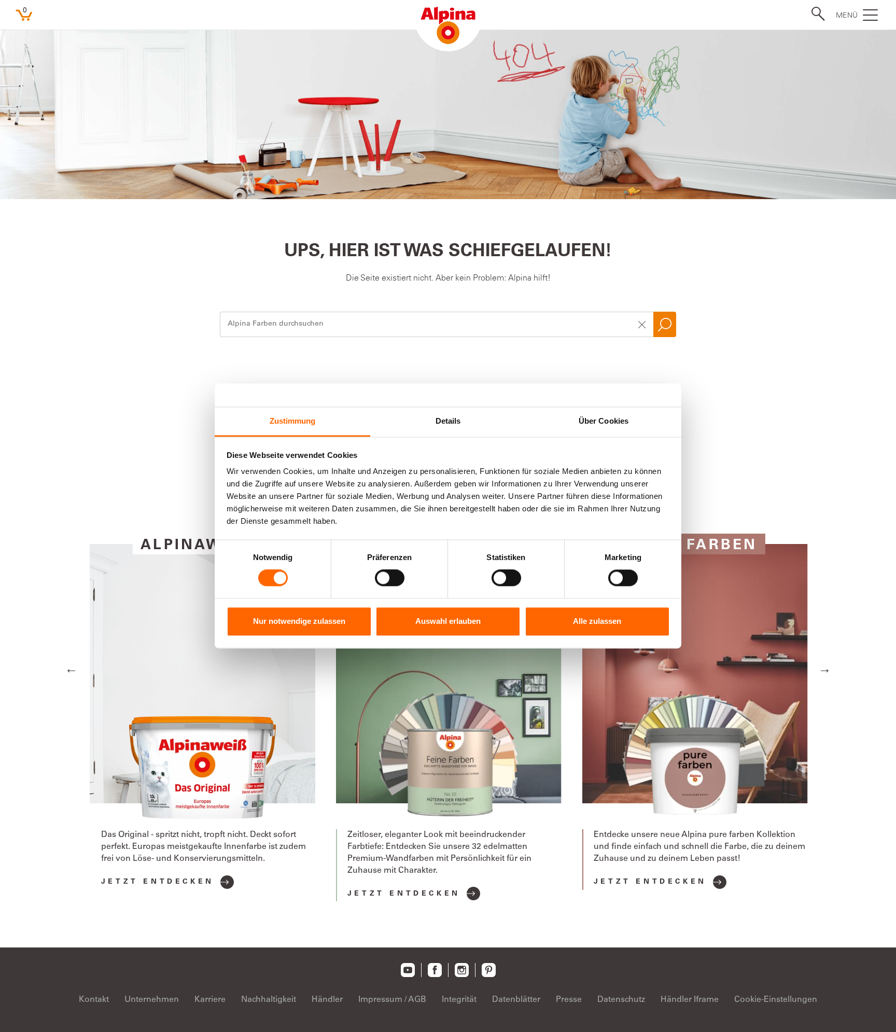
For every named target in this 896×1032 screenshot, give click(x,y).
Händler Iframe (690, 1000)
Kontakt (94, 1000)
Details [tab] (448, 420)
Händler (327, 1000)
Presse (569, 1000)
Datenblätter (516, 1000)
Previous (71, 668)
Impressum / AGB (392, 1000)
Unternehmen (151, 1000)
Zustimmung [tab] (293, 420)
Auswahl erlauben (448, 621)
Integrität (459, 1000)
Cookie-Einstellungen (775, 1000)
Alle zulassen (597, 621)
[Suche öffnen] (815, 14)
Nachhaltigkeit (268, 1000)
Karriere (210, 1000)
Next (824, 668)
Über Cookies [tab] (603, 420)
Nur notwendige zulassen (299, 621)
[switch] (389, 578)
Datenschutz (621, 1000)
